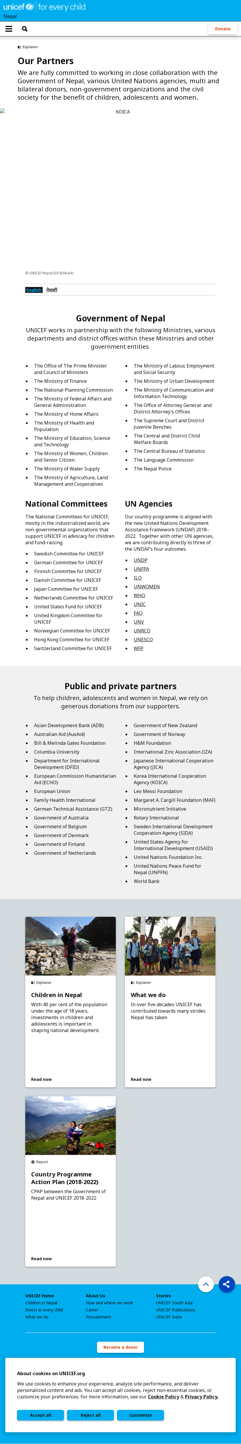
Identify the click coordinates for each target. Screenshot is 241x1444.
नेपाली (51, 290)
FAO (138, 613)
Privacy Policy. (201, 1396)
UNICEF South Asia (174, 1303)
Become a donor (120, 1347)
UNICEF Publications (175, 1310)
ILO (138, 578)
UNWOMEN (147, 586)
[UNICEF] (44, 6)
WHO (139, 595)
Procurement (98, 1317)
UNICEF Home (39, 1295)
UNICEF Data (169, 1317)
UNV (139, 622)
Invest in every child (44, 1310)
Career (92, 1310)
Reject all (91, 1415)
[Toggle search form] (25, 29)
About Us (95, 1295)
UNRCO (142, 630)
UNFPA (141, 569)
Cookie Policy (163, 1396)
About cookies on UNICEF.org (51, 1373)
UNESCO (143, 639)
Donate (223, 28)
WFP (138, 648)
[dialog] (120, 1395)
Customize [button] (140, 1415)
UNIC (140, 604)
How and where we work (109, 1303)
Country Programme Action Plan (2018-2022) (64, 1178)
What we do (148, 995)
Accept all (40, 1415)
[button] (227, 1284)
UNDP (141, 560)
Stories (163, 1295)
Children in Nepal (56, 995)
